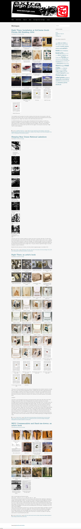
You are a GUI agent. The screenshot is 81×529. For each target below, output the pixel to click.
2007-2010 (26, 515)
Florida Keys (65, 59)
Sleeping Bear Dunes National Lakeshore (22, 133)
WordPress (18, 525)
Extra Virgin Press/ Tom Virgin (39, 19)
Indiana (38, 515)
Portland (67, 73)
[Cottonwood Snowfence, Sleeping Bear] (15, 150)
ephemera (16, 131)
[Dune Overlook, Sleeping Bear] (15, 182)
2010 (67, 43)
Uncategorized (58, 36)
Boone (65, 53)
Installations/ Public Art (20, 130)
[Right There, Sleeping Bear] (15, 218)
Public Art (25, 19)
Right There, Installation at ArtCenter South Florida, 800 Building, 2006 (30, 31)
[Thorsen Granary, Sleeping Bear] (15, 229)
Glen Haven (42, 249)
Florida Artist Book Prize (24, 418)
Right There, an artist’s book (23, 255)
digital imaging (61, 55)
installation (32, 131)
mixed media (42, 131)
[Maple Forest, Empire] (15, 206)
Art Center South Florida (34, 130)
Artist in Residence (41, 130)
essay (20, 131)
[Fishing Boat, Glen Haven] (15, 194)
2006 (28, 130)
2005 (57, 43)
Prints (13, 19)
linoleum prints (66, 63)
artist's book (59, 48)
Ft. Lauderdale (30, 418)
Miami (35, 131)
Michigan (38, 131)
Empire (25, 249)
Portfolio (22, 525)
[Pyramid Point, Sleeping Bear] (15, 171)
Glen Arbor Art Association (25, 131)
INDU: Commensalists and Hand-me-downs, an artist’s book (31, 424)
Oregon (65, 69)
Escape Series (58, 57)
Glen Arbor (28, 249)
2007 (61, 43)
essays (15, 418)
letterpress (60, 63)
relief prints (60, 77)
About (30, 19)
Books (17, 417)
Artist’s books (18, 19)
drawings (13, 131)
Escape (67, 55)
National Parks (19, 516)
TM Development (63, 80)
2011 (57, 44)
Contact (48, 19)
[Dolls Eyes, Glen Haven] (15, 160)
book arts (45, 417)
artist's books (47, 130)
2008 (64, 43)
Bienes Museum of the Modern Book (37, 417)
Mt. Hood (61, 68)
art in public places (63, 46)
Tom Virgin (22, 34)
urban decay (24, 516)
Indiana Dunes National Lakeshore (45, 515)
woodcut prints (30, 250)
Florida (18, 418)
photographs (47, 131)
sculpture (67, 77)
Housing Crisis (66, 60)
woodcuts (58, 84)
